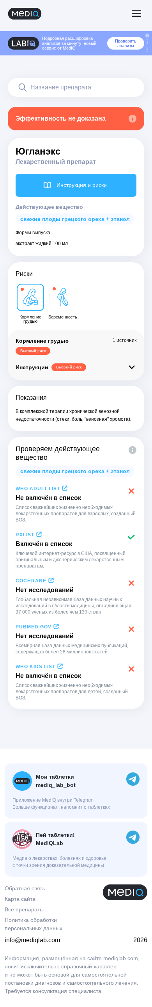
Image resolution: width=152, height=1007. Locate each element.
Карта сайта (20, 899)
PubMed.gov (33, 627)
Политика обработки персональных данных (33, 924)
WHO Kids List (35, 666)
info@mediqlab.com (32, 940)
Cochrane (31, 581)
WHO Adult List (38, 488)
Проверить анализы (125, 43)
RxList (25, 534)
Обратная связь (25, 888)
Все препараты (24, 909)
